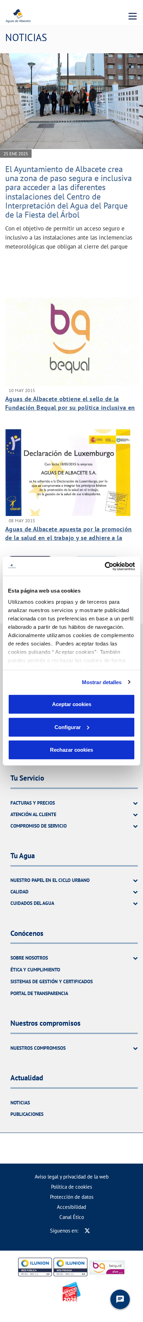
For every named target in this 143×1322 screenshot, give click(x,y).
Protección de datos (71, 1197)
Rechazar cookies (71, 750)
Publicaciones (26, 1114)
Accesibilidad (71, 1207)
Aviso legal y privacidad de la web (72, 1176)
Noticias (20, 1103)
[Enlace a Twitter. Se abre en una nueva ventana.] (87, 1230)
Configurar (67, 727)
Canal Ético (71, 1217)
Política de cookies (71, 1186)
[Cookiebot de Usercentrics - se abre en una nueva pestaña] (104, 566)
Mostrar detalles (102, 682)
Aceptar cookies (71, 704)
